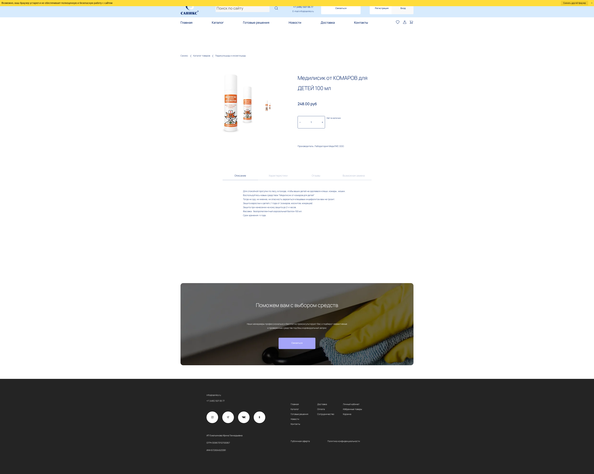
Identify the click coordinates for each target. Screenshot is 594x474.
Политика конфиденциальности (343, 441)
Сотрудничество (325, 414)
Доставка (328, 23)
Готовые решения (256, 23)
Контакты (361, 23)
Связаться (340, 8)
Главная (186, 23)
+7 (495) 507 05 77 (303, 7)
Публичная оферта (300, 441)
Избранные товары (352, 409)
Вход (403, 8)
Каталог (218, 23)
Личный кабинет (351, 404)
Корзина (347, 414)
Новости (295, 23)
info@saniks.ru (306, 11)
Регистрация (382, 8)
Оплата (321, 409)
